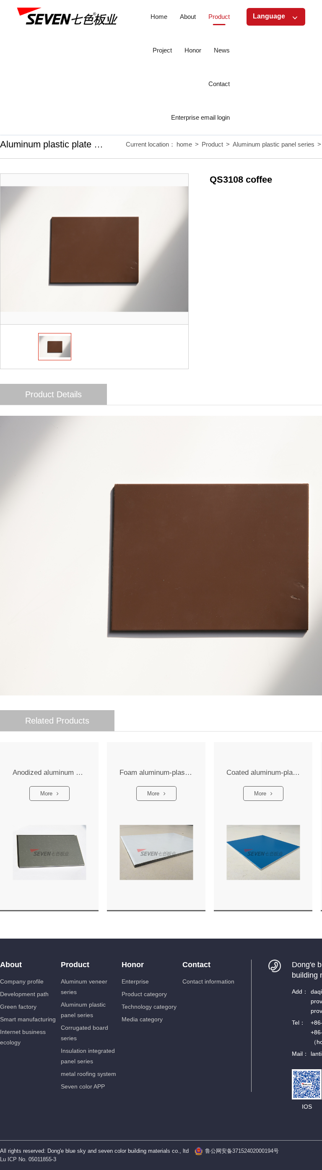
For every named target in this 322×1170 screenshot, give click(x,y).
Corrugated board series (84, 1032)
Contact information (208, 981)
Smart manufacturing (28, 1019)
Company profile (22, 981)
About (11, 964)
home (184, 144)
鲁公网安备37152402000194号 (242, 1151)
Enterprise (135, 981)
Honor (133, 964)
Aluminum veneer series (84, 986)
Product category (144, 994)
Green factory (18, 1006)
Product (212, 144)
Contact (196, 964)
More (46, 793)
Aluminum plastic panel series (273, 144)
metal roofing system (88, 1073)
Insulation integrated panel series (88, 1056)
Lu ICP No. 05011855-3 (28, 1159)
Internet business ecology (23, 1037)
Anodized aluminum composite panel (49, 773)
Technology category (149, 1006)
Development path (24, 994)
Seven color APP (83, 1086)
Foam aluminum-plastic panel (156, 773)
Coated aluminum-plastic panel (263, 773)
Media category (142, 1019)
